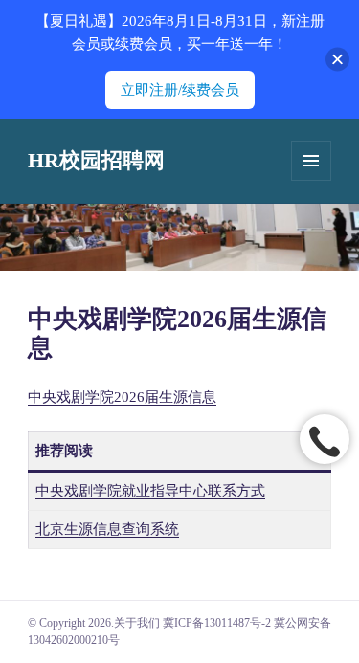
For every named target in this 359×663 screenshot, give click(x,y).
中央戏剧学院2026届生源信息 (122, 397)
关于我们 (137, 623)
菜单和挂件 (311, 161)
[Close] (337, 60)
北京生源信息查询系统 (107, 529)
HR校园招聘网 (96, 160)
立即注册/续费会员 (180, 90)
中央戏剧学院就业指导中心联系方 (143, 490)
